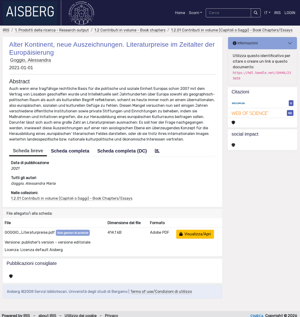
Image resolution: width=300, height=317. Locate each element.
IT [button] (266, 13)
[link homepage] (32, 13)
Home (180, 13)
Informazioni (247, 43)
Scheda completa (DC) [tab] (122, 150)
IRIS (277, 13)
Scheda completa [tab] (70, 150)
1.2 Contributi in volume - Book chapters (129, 30)
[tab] (157, 151)
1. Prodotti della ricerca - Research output (52, 30)
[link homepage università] (81, 13)
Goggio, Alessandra (30, 60)
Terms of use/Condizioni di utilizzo (161, 291)
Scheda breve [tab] (28, 150)
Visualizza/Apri (197, 234)
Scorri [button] (194, 13)
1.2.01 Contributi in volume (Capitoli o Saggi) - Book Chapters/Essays (231, 30)
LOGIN (290, 13)
